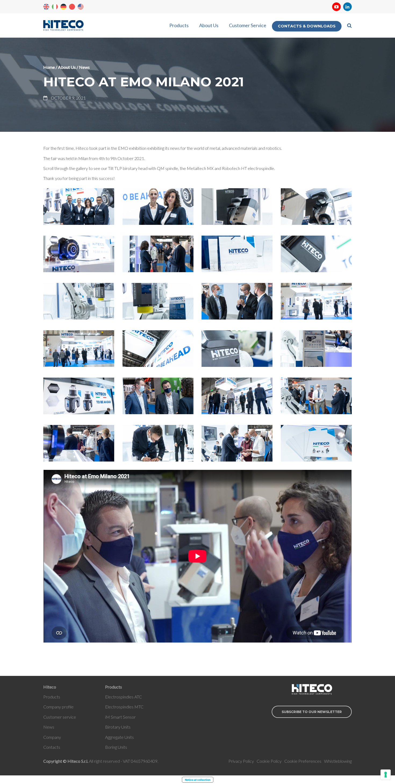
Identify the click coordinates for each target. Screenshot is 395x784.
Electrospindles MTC (124, 706)
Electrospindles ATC (123, 696)
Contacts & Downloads (307, 26)
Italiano (55, 7)
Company (52, 737)
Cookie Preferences (302, 761)
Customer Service (247, 25)
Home (49, 67)
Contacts (51, 747)
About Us (208, 25)
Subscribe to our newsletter (312, 712)
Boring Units (116, 747)
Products (179, 25)
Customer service (59, 716)
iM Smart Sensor (120, 716)
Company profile (58, 706)
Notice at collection (197, 779)
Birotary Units (118, 726)
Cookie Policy (269, 761)
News (84, 67)
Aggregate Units (119, 737)
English (46, 7)
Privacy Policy (241, 761)
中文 (72, 7)
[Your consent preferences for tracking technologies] (385, 774)
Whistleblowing (338, 761)
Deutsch (63, 7)
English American (81, 7)
